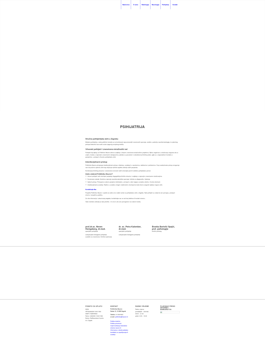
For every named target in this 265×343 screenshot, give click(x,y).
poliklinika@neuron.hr (121, 317)
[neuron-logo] (91, 4)
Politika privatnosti (115, 323)
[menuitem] (126, 4)
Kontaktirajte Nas (90, 189)
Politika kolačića (115, 321)
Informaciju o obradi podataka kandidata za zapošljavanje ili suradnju (119, 332)
